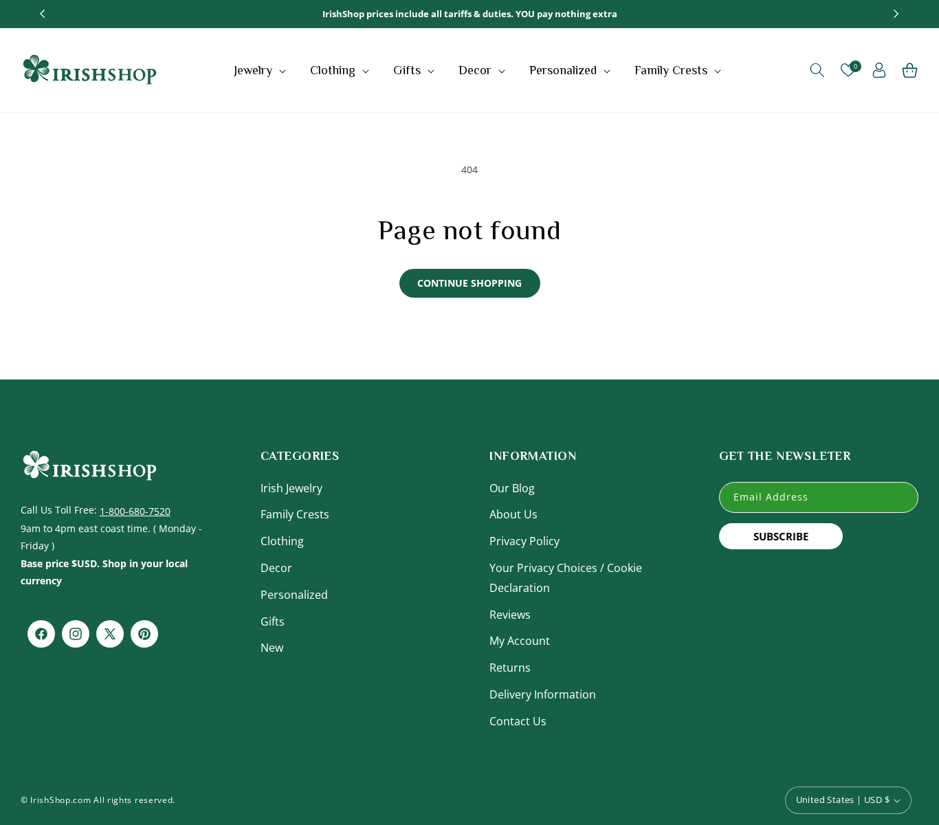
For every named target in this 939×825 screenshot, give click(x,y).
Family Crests (295, 514)
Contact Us (517, 720)
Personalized (294, 594)
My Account (519, 640)
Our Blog (512, 487)
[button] (261, 70)
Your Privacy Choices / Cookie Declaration (565, 577)
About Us (513, 514)
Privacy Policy (524, 541)
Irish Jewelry (291, 487)
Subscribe (780, 535)
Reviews (510, 614)
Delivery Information (542, 693)
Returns (510, 667)
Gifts (273, 620)
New (272, 647)
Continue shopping (469, 282)
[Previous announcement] (42, 14)
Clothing (282, 541)
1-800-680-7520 (135, 510)
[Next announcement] (896, 14)
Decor (276, 567)
